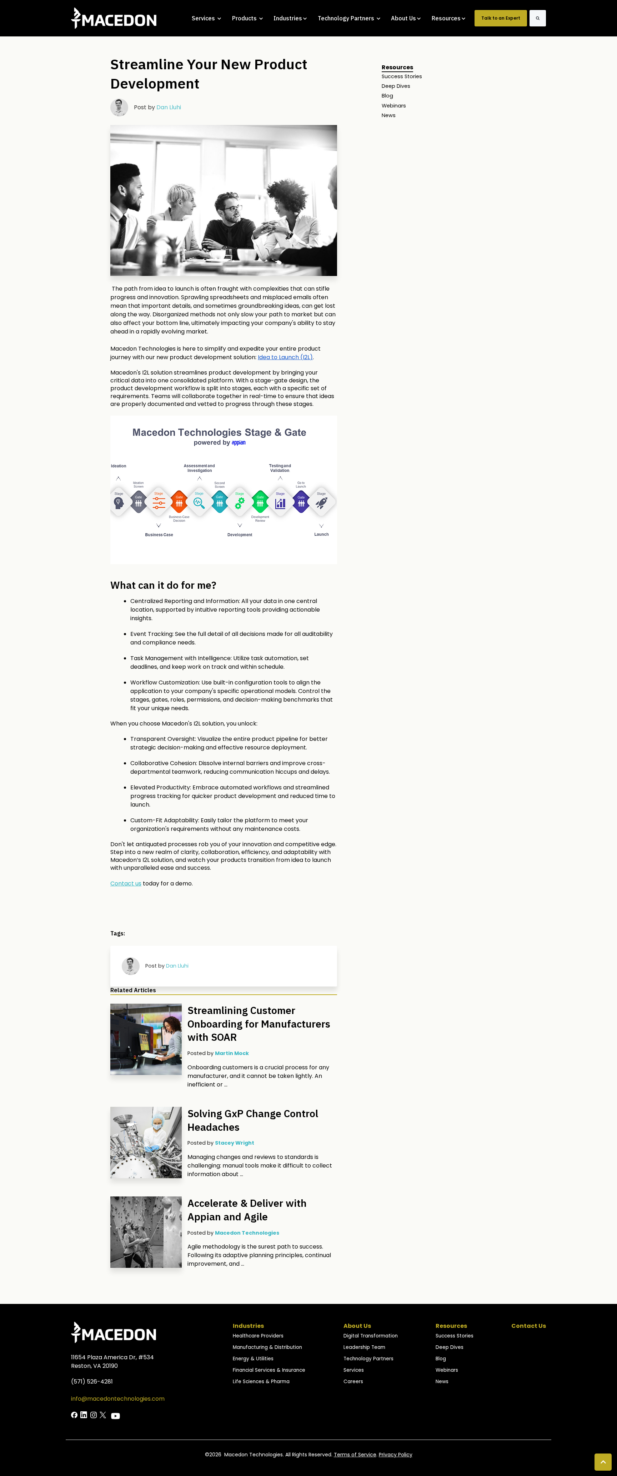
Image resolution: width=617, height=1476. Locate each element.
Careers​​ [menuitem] (353, 1381)
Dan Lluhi (168, 107)
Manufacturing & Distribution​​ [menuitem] (267, 1347)
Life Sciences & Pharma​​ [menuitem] (261, 1381)
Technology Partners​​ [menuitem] (368, 1358)
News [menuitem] (389, 115)
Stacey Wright (234, 1142)
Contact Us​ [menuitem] (528, 1326)
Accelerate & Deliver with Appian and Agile (247, 1209)
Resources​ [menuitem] (451, 1326)
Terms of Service (355, 1454)
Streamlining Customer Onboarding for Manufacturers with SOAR (258, 1024)
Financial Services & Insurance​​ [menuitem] (269, 1370)
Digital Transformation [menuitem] (370, 1335)
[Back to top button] (603, 1462)
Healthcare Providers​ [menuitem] (258, 1335)
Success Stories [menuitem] (402, 76)
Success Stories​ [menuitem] (454, 1335)
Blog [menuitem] (387, 95)
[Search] (538, 18)
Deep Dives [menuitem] (396, 86)
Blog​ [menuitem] (441, 1358)
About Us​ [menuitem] (357, 1326)
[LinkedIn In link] (74, 1414)
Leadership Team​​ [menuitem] (364, 1347)
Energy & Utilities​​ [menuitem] (253, 1358)
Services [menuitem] (353, 1370)
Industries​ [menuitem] (248, 1326)
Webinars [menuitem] (394, 105)
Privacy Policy (395, 1454)
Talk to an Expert (500, 18)
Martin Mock (232, 1053)
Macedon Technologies (247, 1232)
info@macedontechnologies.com (118, 1399)
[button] (223, 490)
